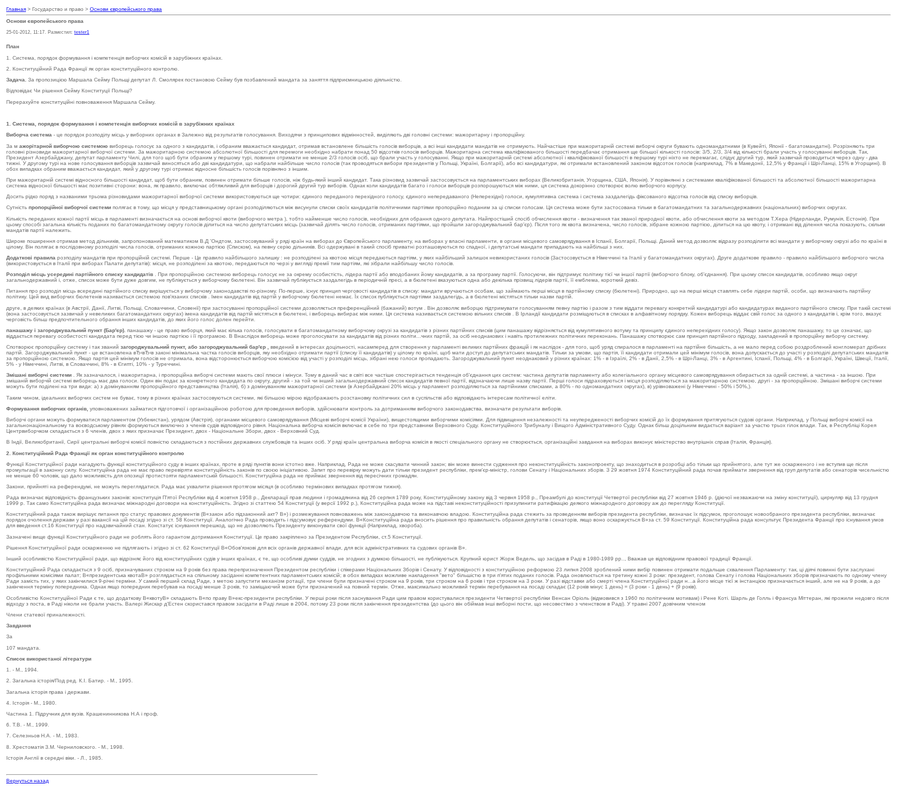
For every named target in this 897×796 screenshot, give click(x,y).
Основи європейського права (126, 9)
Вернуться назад (27, 781)
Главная (16, 9)
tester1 (81, 32)
